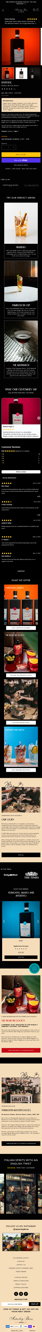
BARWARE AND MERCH (15, 730)
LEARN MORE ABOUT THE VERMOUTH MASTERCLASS (21, 1143)
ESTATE (21, 941)
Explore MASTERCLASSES (21, 722)
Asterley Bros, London (17, 1330)
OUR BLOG (21, 1261)
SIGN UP (34, 1304)
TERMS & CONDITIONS (21, 1281)
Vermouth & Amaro (15, 588)
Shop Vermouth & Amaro (21, 628)
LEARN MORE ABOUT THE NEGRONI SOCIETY (21, 1050)
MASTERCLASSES (12, 682)
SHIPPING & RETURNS (21, 1287)
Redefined (32, 1330)
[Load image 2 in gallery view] (21, 73)
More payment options (21, 165)
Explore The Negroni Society (21, 675)
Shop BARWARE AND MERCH (21, 770)
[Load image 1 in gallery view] (8, 73)
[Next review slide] (39, 21)
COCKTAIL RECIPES (20, 1277)
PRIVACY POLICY (21, 1284)
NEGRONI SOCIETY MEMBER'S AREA (21, 1268)
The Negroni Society (15, 635)
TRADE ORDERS (21, 1271)
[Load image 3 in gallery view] (35, 73)
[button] (34, 10)
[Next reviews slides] (38, 418)
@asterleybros (21, 1229)
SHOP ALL (21, 855)
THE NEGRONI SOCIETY (21, 1258)
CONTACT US (21, 1265)
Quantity (4, 143)
